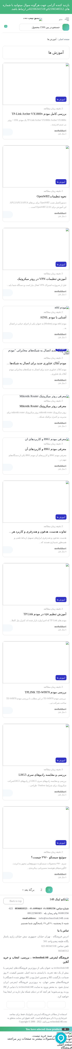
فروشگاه (66, 1047)
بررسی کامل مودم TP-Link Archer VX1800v (39, 113)
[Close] (1, 1029)
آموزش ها (61, 99)
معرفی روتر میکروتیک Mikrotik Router (43, 406)
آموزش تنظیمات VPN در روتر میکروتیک (41, 278)
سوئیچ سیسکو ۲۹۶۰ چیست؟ (48, 857)
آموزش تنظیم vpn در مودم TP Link (44, 614)
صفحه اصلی (63, 39)
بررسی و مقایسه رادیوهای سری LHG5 (42, 774)
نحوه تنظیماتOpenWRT (51, 196)
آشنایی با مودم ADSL (53, 317)
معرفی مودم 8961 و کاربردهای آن (45, 449)
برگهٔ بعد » (28, 889)
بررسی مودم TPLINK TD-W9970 (45, 692)
